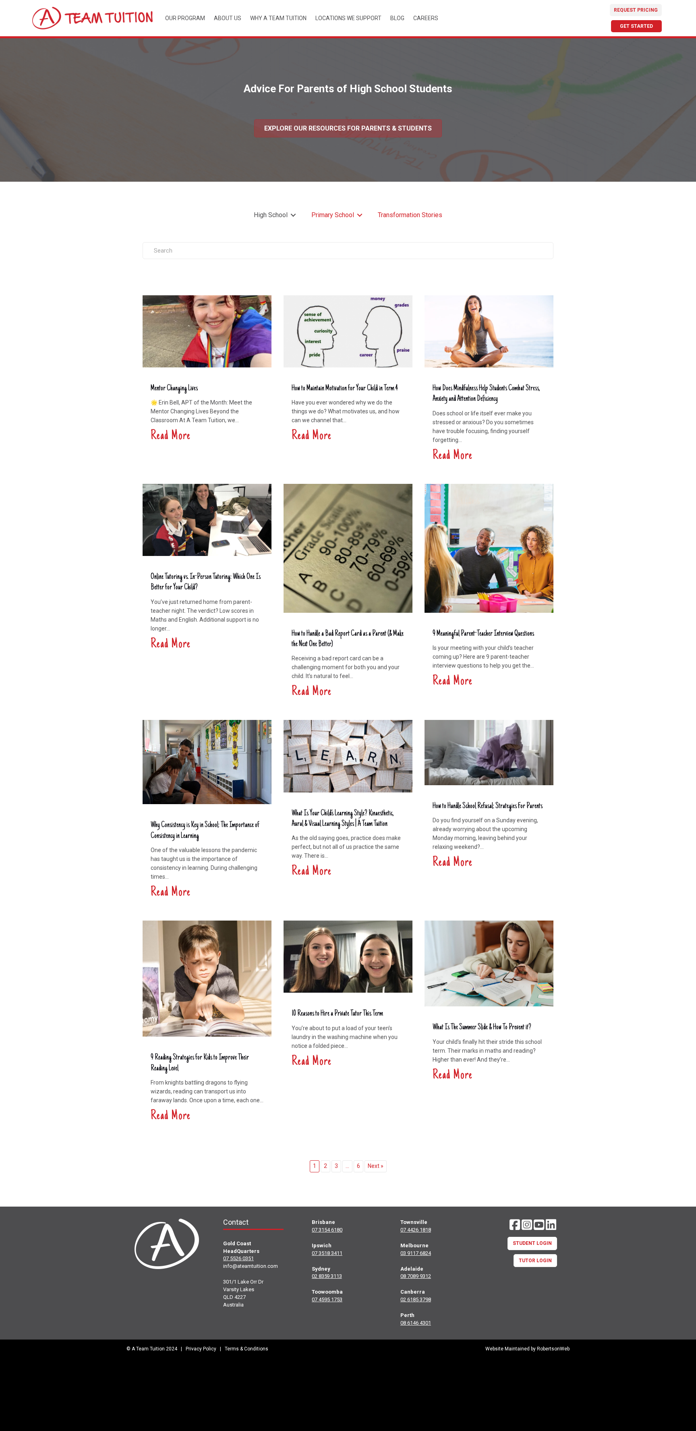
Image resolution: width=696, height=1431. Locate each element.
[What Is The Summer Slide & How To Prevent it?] (489, 963)
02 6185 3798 (415, 1299)
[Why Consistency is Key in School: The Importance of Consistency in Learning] (207, 761)
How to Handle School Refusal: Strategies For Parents (488, 806)
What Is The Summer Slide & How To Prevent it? (482, 1027)
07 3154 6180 (327, 1230)
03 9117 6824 (415, 1253)
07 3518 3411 (327, 1253)
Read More (171, 436)
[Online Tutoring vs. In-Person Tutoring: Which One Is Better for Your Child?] (207, 519)
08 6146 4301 (415, 1323)
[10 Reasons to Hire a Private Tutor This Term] (348, 956)
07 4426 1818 (415, 1230)
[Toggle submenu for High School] (293, 215)
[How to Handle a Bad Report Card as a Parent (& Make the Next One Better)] (348, 548)
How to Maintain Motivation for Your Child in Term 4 (345, 388)
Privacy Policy (201, 1349)
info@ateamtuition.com (250, 1266)
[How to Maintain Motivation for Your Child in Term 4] (348, 330)
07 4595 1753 (327, 1299)
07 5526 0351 (238, 1258)
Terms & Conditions (246, 1349)
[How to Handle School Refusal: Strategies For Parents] (489, 752)
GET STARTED (636, 26)
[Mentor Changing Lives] (207, 330)
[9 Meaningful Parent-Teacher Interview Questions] (489, 548)
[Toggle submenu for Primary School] (360, 215)
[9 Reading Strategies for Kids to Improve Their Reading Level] (207, 978)
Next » (375, 1166)
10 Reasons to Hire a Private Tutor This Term (337, 1014)
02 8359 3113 (327, 1276)
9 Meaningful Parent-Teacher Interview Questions (483, 634)
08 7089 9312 (415, 1276)
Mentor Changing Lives (174, 388)
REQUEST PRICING (636, 10)
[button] (515, 1225)
